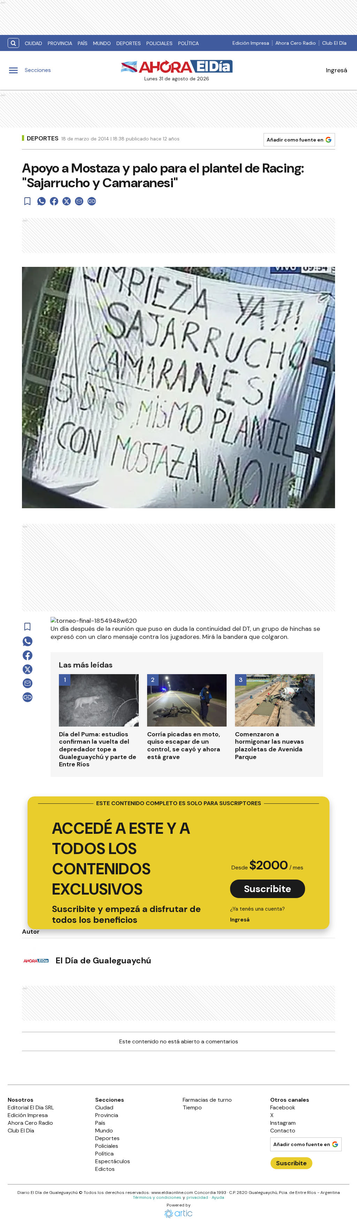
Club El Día (334, 43)
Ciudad (33, 43)
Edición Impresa (251, 43)
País (83, 43)
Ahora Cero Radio (295, 43)
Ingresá (336, 70)
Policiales (159, 43)
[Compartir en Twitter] (66, 201)
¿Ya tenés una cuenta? (257, 914)
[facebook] (54, 201)
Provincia (60, 43)
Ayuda (218, 1197)
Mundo (102, 43)
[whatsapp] (41, 201)
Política (188, 43)
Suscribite (267, 888)
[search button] (13, 43)
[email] (79, 201)
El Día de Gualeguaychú (103, 960)
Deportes (128, 43)
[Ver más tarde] (27, 201)
